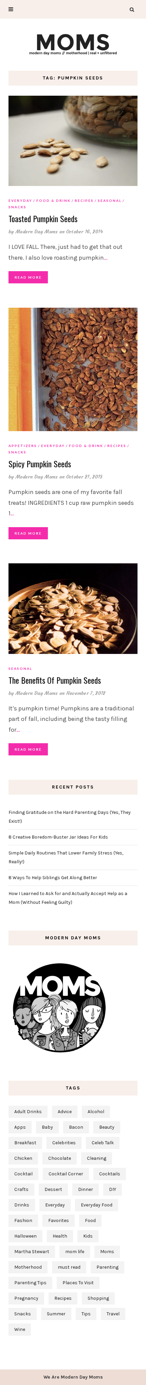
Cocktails (109, 1174)
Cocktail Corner (66, 1174)
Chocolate (59, 1158)
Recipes (84, 200)
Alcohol (96, 1111)
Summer (56, 1314)
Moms (107, 1251)
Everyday (20, 200)
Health (60, 1236)
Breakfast (25, 1143)
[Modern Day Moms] (73, 43)
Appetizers (22, 446)
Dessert (53, 1189)
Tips (86, 1314)
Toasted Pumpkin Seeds (42, 218)
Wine (19, 1329)
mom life (74, 1251)
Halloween (25, 1236)
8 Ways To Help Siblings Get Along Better (52, 878)
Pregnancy (26, 1298)
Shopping (98, 1298)
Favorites (58, 1220)
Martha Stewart (31, 1251)
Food (90, 1220)
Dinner (85, 1189)
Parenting (107, 1267)
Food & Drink (53, 200)
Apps (20, 1127)
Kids (88, 1236)
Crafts (21, 1189)
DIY (112, 1189)
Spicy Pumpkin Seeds (39, 463)
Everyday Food (96, 1205)
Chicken (23, 1158)
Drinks (21, 1205)
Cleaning (96, 1158)
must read (69, 1267)
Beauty (106, 1127)
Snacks (17, 207)
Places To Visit (78, 1283)
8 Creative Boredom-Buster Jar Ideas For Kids (58, 837)
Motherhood (28, 1267)
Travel (113, 1314)
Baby (47, 1127)
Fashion (23, 1220)
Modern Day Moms (37, 232)
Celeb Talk (103, 1143)
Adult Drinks (28, 1111)
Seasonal (110, 200)
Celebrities (64, 1143)
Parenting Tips (30, 1283)
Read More (28, 277)
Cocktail (23, 1174)
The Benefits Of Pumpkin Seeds (54, 680)
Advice (65, 1111)
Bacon (76, 1127)
